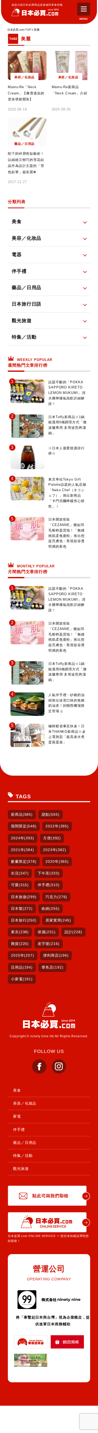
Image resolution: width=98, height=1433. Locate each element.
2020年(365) (57, 861)
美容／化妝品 (24, 1103)
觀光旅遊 (21, 1168)
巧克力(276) (56, 897)
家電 (17, 1116)
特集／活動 (23, 1155)
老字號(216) (48, 944)
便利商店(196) (56, 955)
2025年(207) (22, 955)
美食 (17, 1090)
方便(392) (52, 838)
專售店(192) (52, 967)
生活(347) (20, 873)
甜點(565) (50, 814)
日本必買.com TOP (19, 29)
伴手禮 (19, 1129)
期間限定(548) (24, 826)
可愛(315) (20, 885)
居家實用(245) (58, 920)
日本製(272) (22, 908)
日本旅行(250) (24, 920)
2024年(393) (22, 838)
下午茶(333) (48, 873)
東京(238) (20, 932)
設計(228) (73, 932)
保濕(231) (46, 932)
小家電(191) (22, 979)
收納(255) (50, 908)
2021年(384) (22, 850)
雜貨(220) (20, 944)
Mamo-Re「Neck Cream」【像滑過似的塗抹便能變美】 (26, 93)
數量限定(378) (24, 861)
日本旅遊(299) (24, 897)
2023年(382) (54, 850)
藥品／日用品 (24, 1142)
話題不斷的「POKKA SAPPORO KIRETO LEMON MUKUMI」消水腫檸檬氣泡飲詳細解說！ (66, 393)
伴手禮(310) (48, 885)
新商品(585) (22, 814)
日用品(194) (22, 967)
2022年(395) (57, 826)
